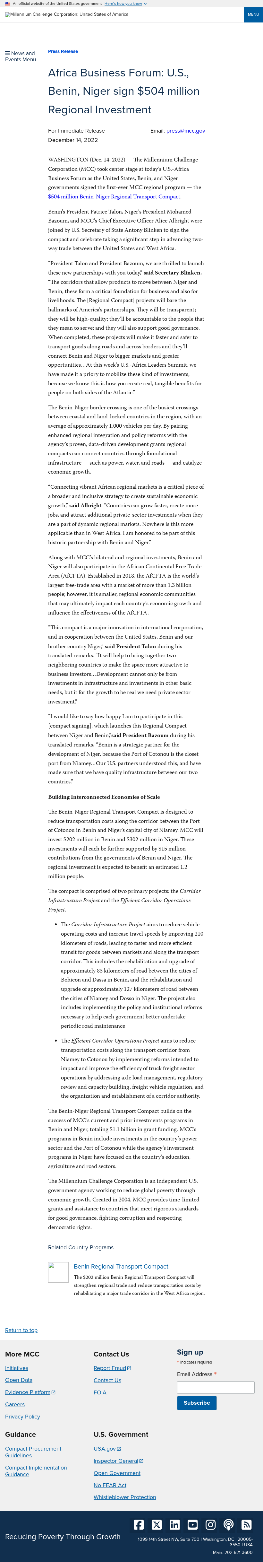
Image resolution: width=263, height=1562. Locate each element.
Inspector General (116, 1461)
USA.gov (105, 1448)
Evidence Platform (27, 1392)
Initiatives (16, 1368)
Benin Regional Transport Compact (121, 1266)
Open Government (117, 1473)
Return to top (21, 1330)
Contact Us (107, 1380)
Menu (253, 14)
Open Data (18, 1380)
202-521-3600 (239, 1552)
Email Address (197, 1374)
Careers (15, 1404)
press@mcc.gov (185, 131)
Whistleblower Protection (125, 1497)
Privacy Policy (22, 1416)
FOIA (100, 1392)
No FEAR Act (110, 1485)
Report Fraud (110, 1368)
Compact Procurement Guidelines (33, 1452)
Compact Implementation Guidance (36, 1471)
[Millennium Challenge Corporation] (66, 14)
